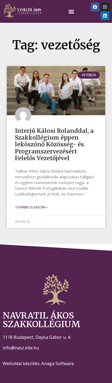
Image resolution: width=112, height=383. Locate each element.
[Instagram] (105, 7)
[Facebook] (95, 7)
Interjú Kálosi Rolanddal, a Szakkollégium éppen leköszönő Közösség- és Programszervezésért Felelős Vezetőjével (54, 144)
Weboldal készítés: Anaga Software (38, 363)
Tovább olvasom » (31, 207)
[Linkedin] (105, 15)
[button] (71, 11)
